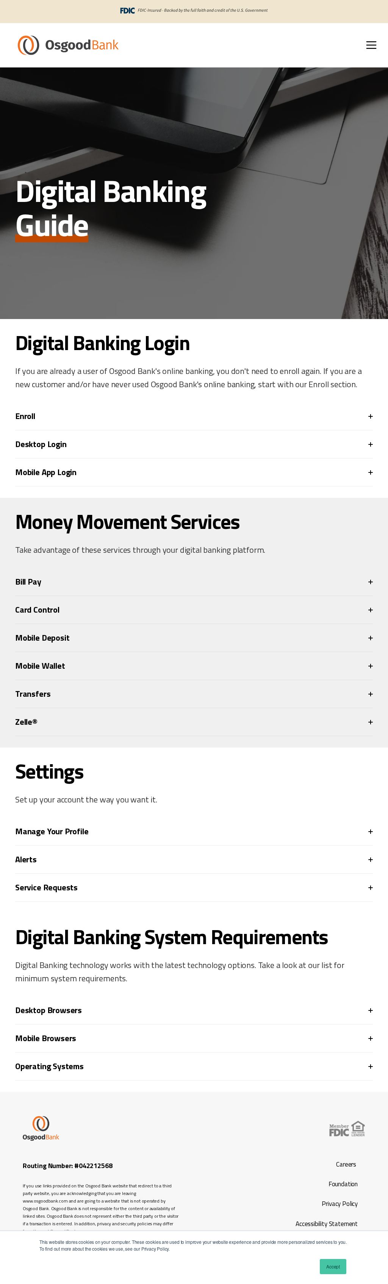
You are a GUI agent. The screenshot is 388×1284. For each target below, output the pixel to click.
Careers (346, 1164)
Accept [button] (333, 1266)
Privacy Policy (339, 1204)
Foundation (343, 1184)
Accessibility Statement (326, 1224)
